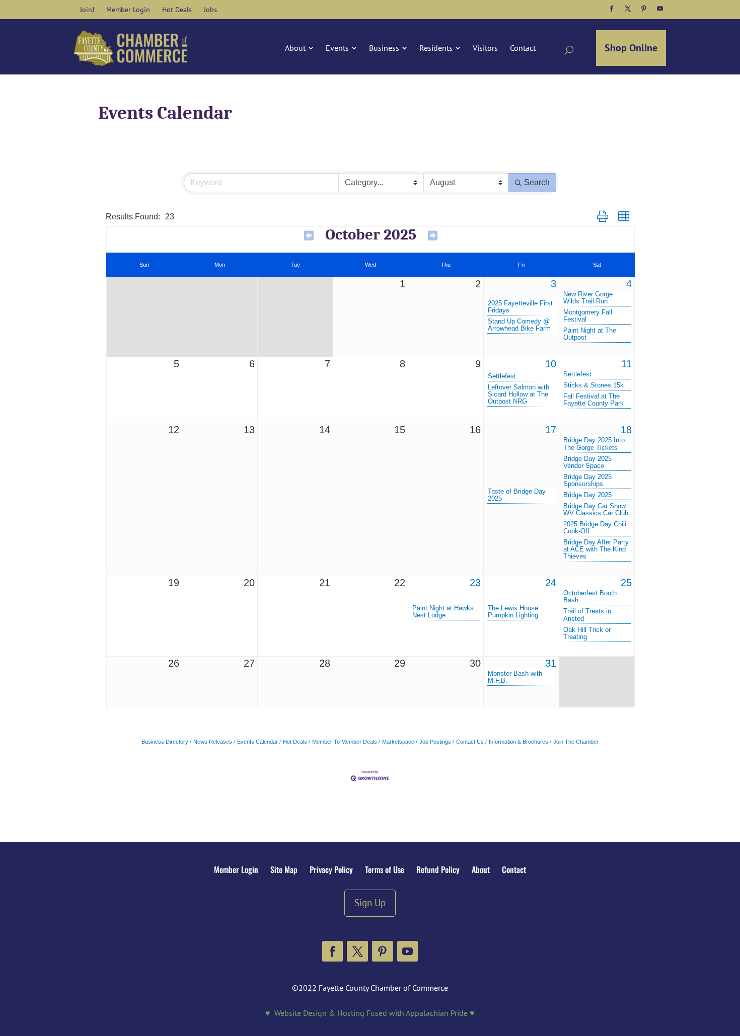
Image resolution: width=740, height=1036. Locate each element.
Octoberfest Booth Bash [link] (590, 597)
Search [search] (537, 182)
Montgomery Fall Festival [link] (587, 316)
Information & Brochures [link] (518, 742)
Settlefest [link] (502, 376)
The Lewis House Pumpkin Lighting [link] (513, 612)
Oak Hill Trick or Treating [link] (587, 633)
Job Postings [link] (435, 742)
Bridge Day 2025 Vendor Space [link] (587, 462)
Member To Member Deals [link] (344, 742)
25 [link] (626, 582)
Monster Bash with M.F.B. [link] (515, 677)
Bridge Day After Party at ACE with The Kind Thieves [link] (596, 549)
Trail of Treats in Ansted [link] (587, 615)
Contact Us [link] (470, 742)
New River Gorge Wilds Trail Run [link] (588, 298)
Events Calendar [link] (257, 742)
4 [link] (629, 283)
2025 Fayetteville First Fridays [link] (520, 307)
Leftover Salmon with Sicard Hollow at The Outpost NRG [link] (518, 394)
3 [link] (553, 283)
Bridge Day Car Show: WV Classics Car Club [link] (595, 510)
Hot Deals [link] (295, 742)
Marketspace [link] (398, 742)
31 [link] (550, 663)
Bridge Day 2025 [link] (587, 495)
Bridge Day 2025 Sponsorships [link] (587, 480)
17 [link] (550, 429)
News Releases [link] (212, 742)
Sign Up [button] (370, 902)
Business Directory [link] (164, 742)
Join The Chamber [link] (576, 742)
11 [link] (626, 363)
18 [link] (626, 429)
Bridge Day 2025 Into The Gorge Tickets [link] (594, 444)
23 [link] (475, 582)
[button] (612, 9)
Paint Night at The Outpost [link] (589, 334)
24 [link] (550, 582)
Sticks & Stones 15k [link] (593, 385)
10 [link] (550, 363)
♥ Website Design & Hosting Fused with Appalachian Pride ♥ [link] (370, 1013)
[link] (87, 9)
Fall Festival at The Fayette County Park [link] (593, 400)
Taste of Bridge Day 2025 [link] (517, 495)
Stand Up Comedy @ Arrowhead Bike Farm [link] (519, 325)
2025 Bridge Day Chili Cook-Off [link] (594, 528)
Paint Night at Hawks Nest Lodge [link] (443, 612)
